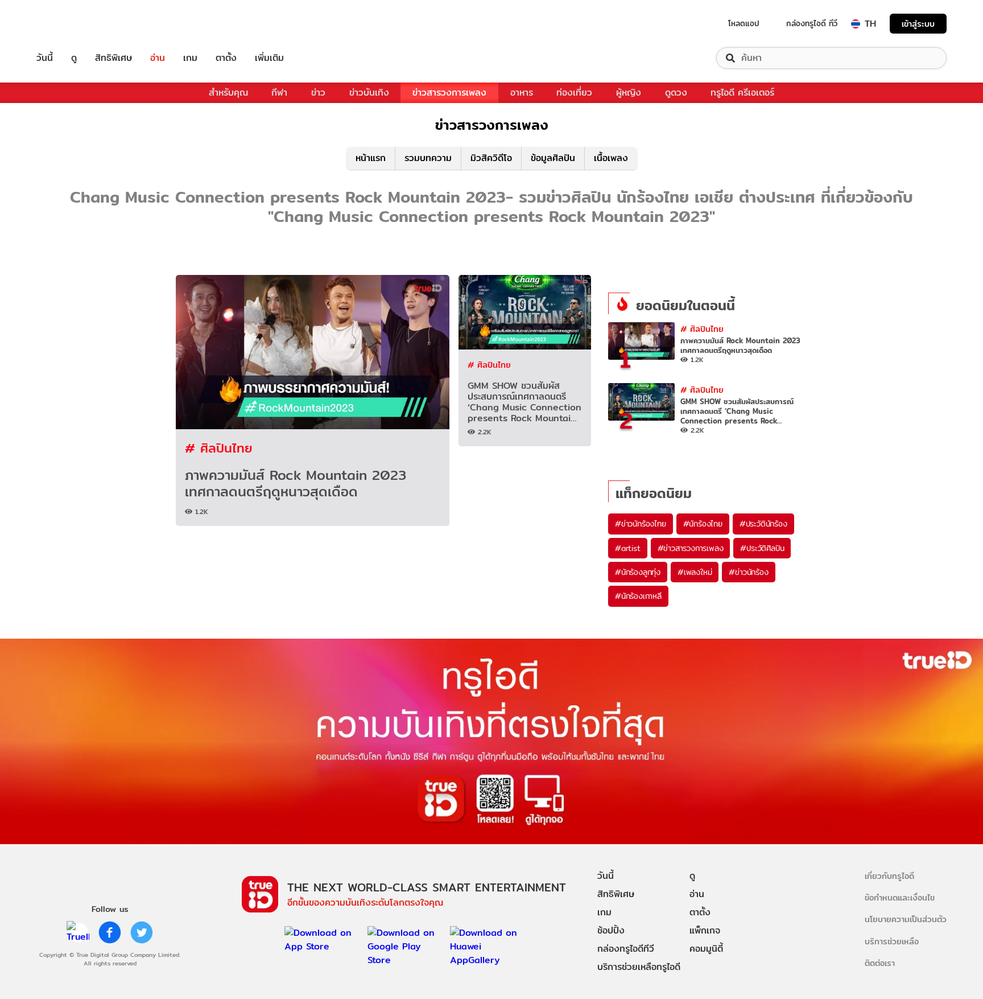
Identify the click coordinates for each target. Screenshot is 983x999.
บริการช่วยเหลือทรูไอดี (638, 967)
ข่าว (318, 92)
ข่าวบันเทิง (369, 92)
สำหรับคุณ (228, 92)
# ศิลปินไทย (219, 448)
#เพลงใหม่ (695, 572)
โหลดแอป (743, 23)
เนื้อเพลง (611, 158)
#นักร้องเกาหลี (638, 596)
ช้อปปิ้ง (611, 930)
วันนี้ (44, 58)
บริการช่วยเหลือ (892, 941)
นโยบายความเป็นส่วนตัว (906, 919)
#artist (628, 548)
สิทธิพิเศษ (113, 58)
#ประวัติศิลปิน (762, 548)
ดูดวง (676, 92)
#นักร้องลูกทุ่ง (637, 572)
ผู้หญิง (628, 92)
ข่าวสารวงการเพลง (449, 92)
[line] (78, 932)
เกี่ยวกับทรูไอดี (889, 875)
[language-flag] (855, 23)
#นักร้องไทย (702, 523)
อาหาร (521, 92)
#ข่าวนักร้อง (748, 572)
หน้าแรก (371, 158)
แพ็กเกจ (704, 930)
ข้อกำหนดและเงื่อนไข (900, 897)
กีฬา (279, 92)
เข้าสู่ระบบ (918, 23)
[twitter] (141, 932)
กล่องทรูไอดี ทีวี (811, 23)
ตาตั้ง (226, 58)
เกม (190, 58)
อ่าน (157, 58)
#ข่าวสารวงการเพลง (691, 548)
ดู (74, 58)
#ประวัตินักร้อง (763, 523)
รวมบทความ (428, 158)
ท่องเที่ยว (574, 92)
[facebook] (109, 932)
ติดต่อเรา (880, 962)
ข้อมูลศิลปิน (553, 158)
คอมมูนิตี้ (706, 949)
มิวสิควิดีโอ (491, 158)
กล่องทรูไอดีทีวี (625, 949)
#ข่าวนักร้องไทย (640, 523)
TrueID (70, 24)
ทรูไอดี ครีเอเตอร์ (742, 92)
